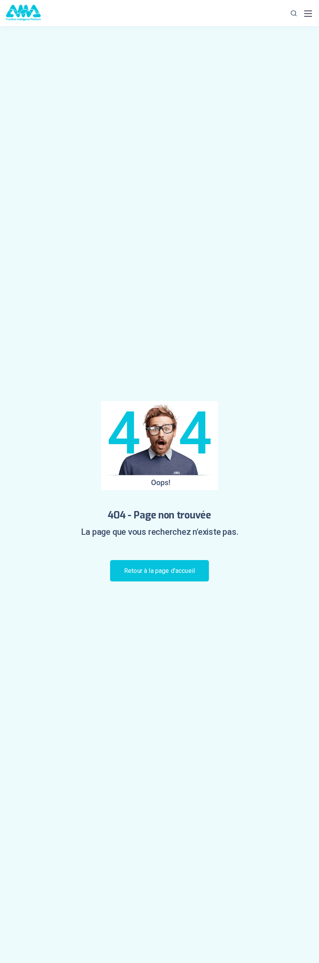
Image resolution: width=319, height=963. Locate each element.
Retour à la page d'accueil (159, 570)
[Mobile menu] (308, 14)
